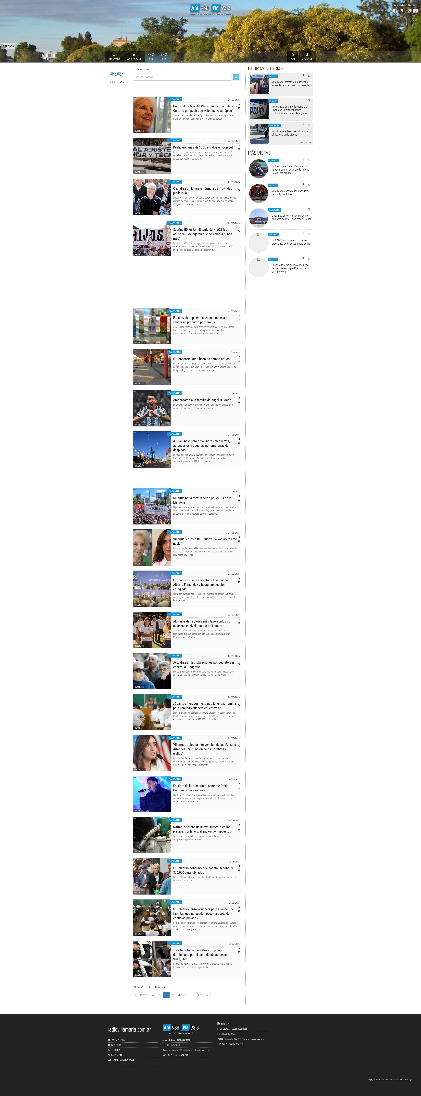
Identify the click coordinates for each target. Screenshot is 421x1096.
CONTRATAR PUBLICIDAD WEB (121, 1059)
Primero (144, 994)
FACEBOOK (116, 1044)
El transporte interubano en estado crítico (201, 359)
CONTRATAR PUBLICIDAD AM (175, 1054)
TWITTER (115, 1049)
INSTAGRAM (116, 1054)
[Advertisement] (187, 284)
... (192, 994)
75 (173, 994)
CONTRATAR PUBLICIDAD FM (230, 1043)
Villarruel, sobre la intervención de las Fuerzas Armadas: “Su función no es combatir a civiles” (204, 749)
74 (166, 994)
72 (153, 994)
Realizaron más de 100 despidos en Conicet (203, 147)
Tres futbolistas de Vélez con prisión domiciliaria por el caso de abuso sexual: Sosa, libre (201, 954)
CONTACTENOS (118, 1040)
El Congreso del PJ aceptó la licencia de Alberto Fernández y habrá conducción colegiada (200, 584)
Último (200, 994)
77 (186, 994)
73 (160, 994)
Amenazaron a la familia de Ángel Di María (202, 400)
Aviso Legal (408, 1079)
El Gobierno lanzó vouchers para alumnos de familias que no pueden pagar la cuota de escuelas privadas (203, 913)
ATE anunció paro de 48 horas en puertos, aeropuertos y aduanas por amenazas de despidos (201, 445)
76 (179, 994)
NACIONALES (175, 99)
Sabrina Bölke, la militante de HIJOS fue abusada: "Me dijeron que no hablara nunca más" (202, 234)
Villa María (8, 45)
